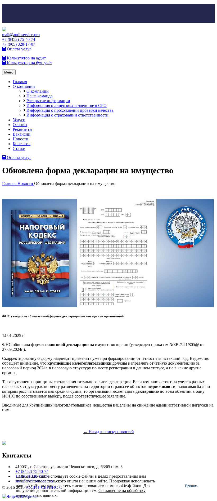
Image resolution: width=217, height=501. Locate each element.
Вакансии (21, 134)
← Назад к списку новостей (108, 431)
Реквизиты (22, 129)
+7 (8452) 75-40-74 (18, 39)
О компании (24, 86)
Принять (191, 486)
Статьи (19, 148)
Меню (8, 72)
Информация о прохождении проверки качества (70, 110)
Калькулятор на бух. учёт (29, 63)
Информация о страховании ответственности (67, 115)
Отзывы (20, 124)
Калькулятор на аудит (26, 58)
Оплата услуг (18, 49)
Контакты (21, 143)
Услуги (19, 120)
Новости (20, 139)
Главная (20, 81)
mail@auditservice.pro (21, 34)
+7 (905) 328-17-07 (18, 44)
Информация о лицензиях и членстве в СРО (66, 105)
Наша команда (39, 96)
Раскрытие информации (48, 100)
